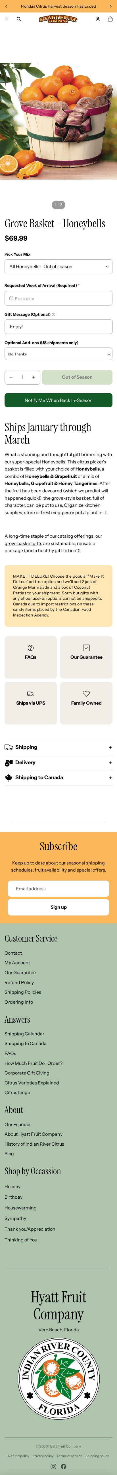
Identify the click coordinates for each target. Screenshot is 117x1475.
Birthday (13, 1197)
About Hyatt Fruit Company (33, 1134)
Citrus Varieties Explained (32, 1083)
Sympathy (15, 1218)
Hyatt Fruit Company (64, 1446)
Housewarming (21, 1208)
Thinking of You (21, 1240)
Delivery (25, 762)
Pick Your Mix (17, 254)
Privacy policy (42, 1456)
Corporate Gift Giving (27, 1073)
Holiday (12, 1186)
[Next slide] (111, 6)
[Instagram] (53, 1466)
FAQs (30, 657)
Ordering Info (19, 1002)
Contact (13, 953)
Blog (9, 1153)
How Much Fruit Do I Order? (33, 1063)
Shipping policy (97, 1456)
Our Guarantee (86, 657)
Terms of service (69, 1456)
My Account (17, 962)
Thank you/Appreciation (30, 1229)
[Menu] (6, 19)
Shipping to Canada (39, 777)
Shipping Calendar (24, 1034)
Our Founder (18, 1124)
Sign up (59, 907)
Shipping (26, 747)
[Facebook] (63, 1466)
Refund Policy (19, 982)
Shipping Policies (23, 992)
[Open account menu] (97, 19)
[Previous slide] (6, 6)
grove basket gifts (23, 543)
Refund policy (18, 1456)
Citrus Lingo (17, 1092)
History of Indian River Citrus (34, 1144)
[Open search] (18, 19)
